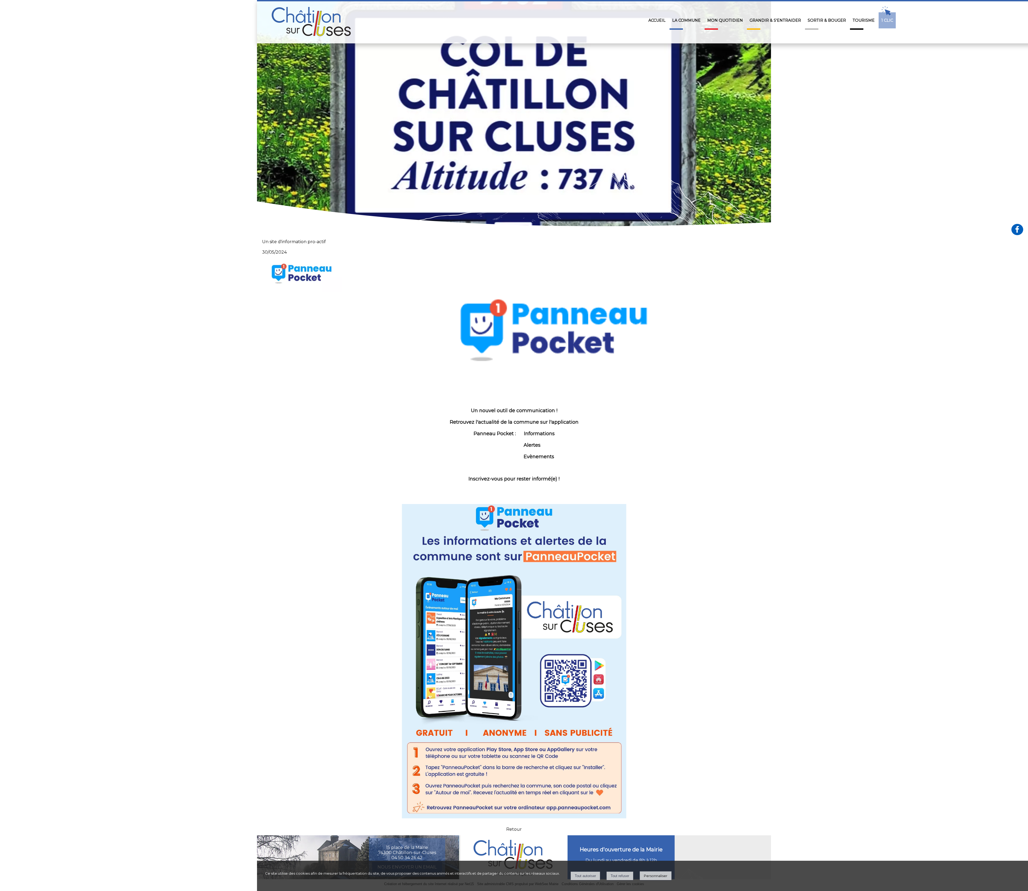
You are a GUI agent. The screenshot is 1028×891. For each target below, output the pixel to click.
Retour (514, 829)
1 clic (887, 20)
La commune (686, 20)
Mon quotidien (725, 20)
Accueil (657, 20)
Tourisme (864, 20)
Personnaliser (655, 876)
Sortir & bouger (827, 20)
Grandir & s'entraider (775, 20)
